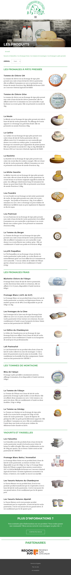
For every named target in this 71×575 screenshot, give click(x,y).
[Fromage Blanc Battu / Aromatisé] (57, 461)
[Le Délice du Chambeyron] (57, 333)
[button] (5, 33)
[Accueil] (35, 8)
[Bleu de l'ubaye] (57, 377)
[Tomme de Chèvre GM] (57, 80)
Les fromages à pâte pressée (57, 56)
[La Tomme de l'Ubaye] (57, 394)
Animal (7, 61)
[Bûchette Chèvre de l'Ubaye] (57, 282)
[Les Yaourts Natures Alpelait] (57, 502)
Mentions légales (36, 563)
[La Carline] (57, 136)
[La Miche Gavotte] (57, 175)
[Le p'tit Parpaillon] (57, 254)
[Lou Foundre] (57, 196)
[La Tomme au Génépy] (57, 412)
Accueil (7, 51)
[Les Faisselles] (57, 442)
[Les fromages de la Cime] (57, 315)
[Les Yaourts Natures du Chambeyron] (57, 484)
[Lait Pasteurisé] (57, 350)
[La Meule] (57, 120)
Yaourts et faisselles (10, 56)
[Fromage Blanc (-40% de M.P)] (57, 298)
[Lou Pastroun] (57, 217)
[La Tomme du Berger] (57, 236)
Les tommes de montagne (38, 56)
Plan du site (35, 567)
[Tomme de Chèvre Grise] (57, 101)
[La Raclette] (57, 159)
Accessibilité (35, 570)
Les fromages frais (23, 56)
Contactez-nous (35, 532)
